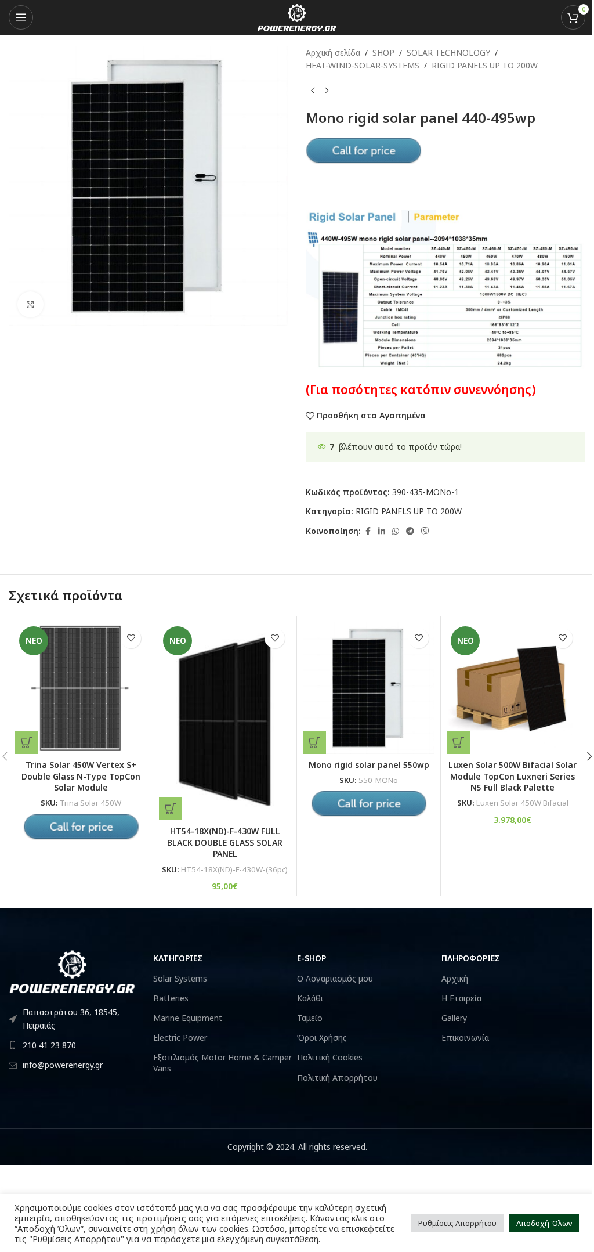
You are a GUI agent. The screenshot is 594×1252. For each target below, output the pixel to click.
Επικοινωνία (465, 1037)
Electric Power (180, 1037)
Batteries (171, 998)
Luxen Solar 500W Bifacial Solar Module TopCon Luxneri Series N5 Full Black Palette (512, 776)
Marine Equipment (187, 1017)
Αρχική (454, 978)
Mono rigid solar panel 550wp (369, 764)
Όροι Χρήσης (322, 1037)
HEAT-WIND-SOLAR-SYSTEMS (362, 65)
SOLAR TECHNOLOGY (448, 52)
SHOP (383, 52)
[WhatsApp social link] (396, 531)
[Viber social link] (425, 531)
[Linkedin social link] (382, 531)
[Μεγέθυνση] (30, 304)
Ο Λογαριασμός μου (335, 978)
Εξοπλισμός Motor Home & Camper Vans (222, 1062)
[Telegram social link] (410, 531)
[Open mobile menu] (21, 17)
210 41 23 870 (49, 1045)
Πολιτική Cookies (330, 1057)
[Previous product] (313, 91)
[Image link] (72, 970)
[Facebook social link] (368, 531)
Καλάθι (310, 998)
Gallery (454, 1017)
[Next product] (327, 91)
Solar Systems (180, 978)
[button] (170, 808)
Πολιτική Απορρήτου (337, 1077)
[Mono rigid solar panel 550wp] (368, 688)
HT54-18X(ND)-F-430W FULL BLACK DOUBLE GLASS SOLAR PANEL (224, 842)
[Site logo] (297, 16)
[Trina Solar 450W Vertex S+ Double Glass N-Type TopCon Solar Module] (81, 688)
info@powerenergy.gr (63, 1064)
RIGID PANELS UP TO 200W (485, 65)
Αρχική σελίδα (333, 52)
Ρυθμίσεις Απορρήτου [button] (457, 1223)
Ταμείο (310, 1017)
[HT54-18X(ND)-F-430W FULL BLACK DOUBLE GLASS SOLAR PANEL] (225, 721)
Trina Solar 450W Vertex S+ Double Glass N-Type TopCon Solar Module (80, 776)
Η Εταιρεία (461, 998)
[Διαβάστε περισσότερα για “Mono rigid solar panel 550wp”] (314, 742)
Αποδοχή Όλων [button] (544, 1223)
